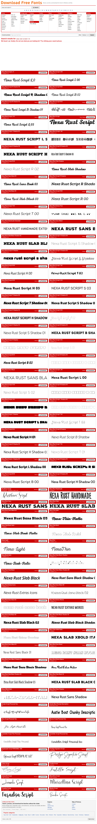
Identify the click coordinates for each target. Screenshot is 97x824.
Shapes (69, 29)
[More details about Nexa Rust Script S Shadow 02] (72, 258)
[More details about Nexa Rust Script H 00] (24, 273)
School (60, 16)
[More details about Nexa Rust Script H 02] (72, 318)
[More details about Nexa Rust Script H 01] (24, 437)
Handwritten (61, 18)
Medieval (42, 15)
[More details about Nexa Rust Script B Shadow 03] (72, 333)
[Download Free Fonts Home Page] (21, 2)
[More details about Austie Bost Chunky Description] (72, 712)
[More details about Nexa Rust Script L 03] (24, 124)
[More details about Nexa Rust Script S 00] (72, 79)
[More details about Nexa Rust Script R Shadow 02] (24, 94)
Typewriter (13, 18)
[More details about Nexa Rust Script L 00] (72, 377)
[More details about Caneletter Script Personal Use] (72, 741)
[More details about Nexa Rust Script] (72, 122)
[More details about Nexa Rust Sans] (24, 506)
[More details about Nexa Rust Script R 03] (72, 109)
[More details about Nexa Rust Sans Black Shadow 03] (24, 667)
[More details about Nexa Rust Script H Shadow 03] (24, 452)
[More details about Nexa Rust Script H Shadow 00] (72, 481)
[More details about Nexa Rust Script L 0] (24, 79)
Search (36, 7)
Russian (22, 21)
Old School (4, 19)
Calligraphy (61, 15)
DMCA (73, 807)
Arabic (22, 16)
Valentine (89, 15)
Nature (79, 16)
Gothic (41, 13)
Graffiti (59, 23)
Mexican (23, 18)
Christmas (89, 19)
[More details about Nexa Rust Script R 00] (72, 199)
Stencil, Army (14, 19)
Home (49, 804)
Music (78, 29)
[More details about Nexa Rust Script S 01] (72, 347)
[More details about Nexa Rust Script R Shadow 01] (72, 467)
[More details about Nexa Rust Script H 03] (24, 288)
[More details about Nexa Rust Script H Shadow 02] (24, 154)
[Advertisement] (48, 56)
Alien (69, 15)
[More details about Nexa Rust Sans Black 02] (72, 592)
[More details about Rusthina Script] (24, 495)
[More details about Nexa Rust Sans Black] (72, 228)
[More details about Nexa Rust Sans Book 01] (24, 607)
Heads (78, 19)
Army (78, 27)
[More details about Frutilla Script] (72, 770)
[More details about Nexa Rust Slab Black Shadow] (72, 563)
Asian (69, 18)
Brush (59, 19)
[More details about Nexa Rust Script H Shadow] (24, 347)
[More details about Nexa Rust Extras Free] (72, 213)
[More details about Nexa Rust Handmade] (72, 495)
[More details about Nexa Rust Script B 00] (24, 481)
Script (59, 13)
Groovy (3, 18)
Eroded (3, 24)
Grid (12, 24)
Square (31, 15)
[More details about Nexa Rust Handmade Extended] (24, 228)
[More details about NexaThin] (72, 548)
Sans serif (51, 15)
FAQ (73, 805)
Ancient (69, 19)
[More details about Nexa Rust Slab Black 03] (24, 199)
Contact (74, 804)
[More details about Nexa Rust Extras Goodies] (24, 637)
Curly (3, 21)
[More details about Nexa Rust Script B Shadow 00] (72, 154)
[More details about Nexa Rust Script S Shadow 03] (72, 303)
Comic (3, 16)
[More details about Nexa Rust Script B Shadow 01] (24, 109)
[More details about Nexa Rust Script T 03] (72, 422)
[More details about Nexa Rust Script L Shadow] (24, 422)
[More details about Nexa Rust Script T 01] (72, 452)
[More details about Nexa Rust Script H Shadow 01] (24, 318)
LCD (31, 16)
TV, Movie (79, 22)
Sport (78, 18)
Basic (50, 13)
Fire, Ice (13, 14)
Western (4, 23)
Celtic (41, 18)
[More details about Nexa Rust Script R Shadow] (72, 184)
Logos (78, 24)
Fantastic (70, 24)
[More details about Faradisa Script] (24, 795)
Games (69, 27)
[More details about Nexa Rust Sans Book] (72, 652)
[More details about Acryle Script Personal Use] (24, 712)
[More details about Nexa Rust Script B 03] (24, 362)
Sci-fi (31, 18)
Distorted (4, 26)
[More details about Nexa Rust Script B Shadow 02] (72, 362)
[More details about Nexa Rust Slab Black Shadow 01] (24, 243)
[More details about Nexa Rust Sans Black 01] (24, 652)
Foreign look (24, 13)
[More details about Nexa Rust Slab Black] (24, 577)
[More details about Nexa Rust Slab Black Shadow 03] (24, 682)
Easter (88, 16)
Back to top (91, 819)
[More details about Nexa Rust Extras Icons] (24, 592)
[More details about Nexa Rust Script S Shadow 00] (72, 243)
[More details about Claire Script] (24, 770)
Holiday (89, 13)
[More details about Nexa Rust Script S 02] (24, 392)
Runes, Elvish (71, 21)
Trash (59, 21)
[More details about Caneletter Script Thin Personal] (24, 741)
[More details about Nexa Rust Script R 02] (24, 169)
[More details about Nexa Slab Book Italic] (24, 533)
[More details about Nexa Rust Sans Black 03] (24, 518)
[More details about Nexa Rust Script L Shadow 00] (24, 467)
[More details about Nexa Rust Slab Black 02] (24, 622)
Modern (41, 16)
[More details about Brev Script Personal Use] (24, 726)
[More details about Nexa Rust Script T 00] (24, 213)
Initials (12, 22)
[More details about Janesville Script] (24, 782)
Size (80, 35)
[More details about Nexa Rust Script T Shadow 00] (24, 303)
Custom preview (6, 35)
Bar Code (79, 14)
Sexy (78, 25)
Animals (70, 16)
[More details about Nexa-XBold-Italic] (24, 697)
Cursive (37, 814)
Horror (3, 29)
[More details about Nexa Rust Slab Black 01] (72, 682)
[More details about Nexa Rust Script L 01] (24, 407)
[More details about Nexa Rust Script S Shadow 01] (24, 333)
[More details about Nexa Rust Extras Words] (72, 607)
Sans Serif (6, 814)
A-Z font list (50, 809)
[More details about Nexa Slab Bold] (72, 533)
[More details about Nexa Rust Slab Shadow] (72, 169)
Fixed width (51, 18)
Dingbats (70, 13)
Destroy (3, 27)
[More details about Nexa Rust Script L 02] (72, 139)
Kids (78, 21)
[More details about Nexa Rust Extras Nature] (72, 667)
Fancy (3, 13)
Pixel (55, 814)
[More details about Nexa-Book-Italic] (24, 563)
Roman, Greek (24, 19)
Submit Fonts (51, 805)
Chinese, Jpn (24, 15)
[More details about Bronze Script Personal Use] (72, 726)
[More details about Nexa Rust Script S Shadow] (24, 258)
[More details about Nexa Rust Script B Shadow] (72, 437)
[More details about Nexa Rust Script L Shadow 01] (24, 139)
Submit (92, 35)
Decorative (13, 16)
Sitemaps (50, 807)
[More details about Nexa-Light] (24, 548)
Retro (12, 21)
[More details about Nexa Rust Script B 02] (72, 94)
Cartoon (3, 15)
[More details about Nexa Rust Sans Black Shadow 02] (72, 577)
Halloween (89, 18)
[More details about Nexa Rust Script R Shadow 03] (72, 392)
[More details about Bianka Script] (72, 795)
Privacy (73, 809)
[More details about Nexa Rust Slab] (72, 506)
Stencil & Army (71, 814)
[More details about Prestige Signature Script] (72, 755)
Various (13, 25)
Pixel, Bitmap (33, 23)
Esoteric (70, 23)
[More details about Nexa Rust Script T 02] (72, 273)
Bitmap (32, 21)
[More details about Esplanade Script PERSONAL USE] (24, 756)
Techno (32, 13)
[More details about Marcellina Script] (72, 782)
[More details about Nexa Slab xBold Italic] (72, 637)
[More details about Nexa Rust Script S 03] (72, 288)
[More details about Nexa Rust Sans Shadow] (72, 697)
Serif (50, 16)
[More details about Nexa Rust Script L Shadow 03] (72, 407)
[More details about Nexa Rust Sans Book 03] (24, 184)
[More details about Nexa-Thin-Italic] (72, 518)
